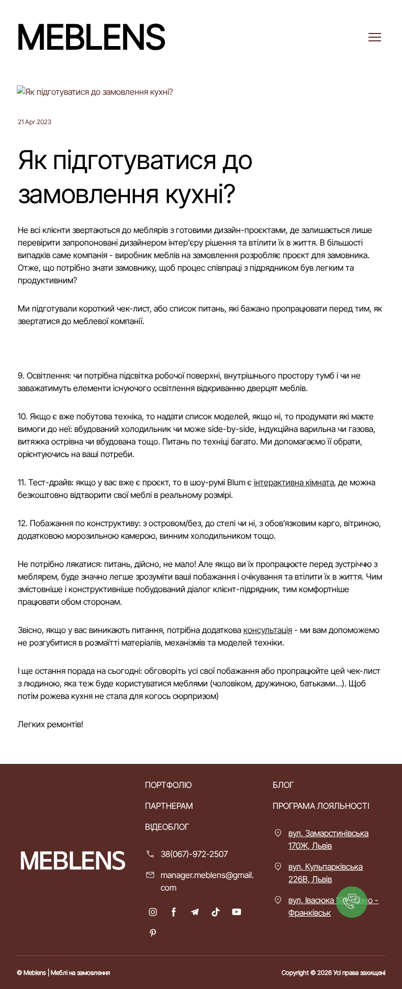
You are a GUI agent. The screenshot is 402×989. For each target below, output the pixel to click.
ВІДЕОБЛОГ (167, 826)
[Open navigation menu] (374, 37)
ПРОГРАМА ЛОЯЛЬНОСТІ (321, 806)
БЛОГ (283, 785)
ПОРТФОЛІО (168, 785)
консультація (267, 630)
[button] (153, 912)
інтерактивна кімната (294, 482)
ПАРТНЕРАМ (169, 806)
